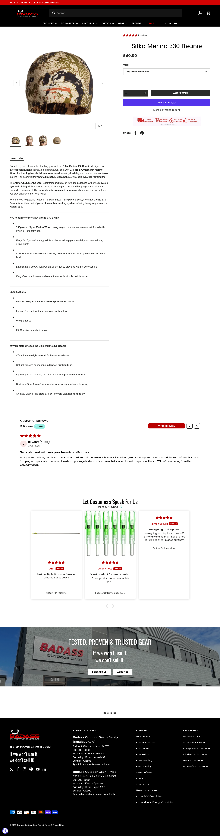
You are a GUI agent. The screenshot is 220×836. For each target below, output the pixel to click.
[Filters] (189, 426)
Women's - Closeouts (195, 766)
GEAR (121, 23)
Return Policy (143, 766)
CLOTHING (88, 23)
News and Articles (146, 790)
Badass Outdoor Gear (27, 825)
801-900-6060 (50, 2)
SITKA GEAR (68, 23)
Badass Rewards (145, 742)
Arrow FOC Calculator (149, 796)
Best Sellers (143, 754)
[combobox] (115, 13)
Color (126, 64)
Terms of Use (144, 772)
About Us (122, 671)
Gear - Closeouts (193, 760)
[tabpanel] (59, 281)
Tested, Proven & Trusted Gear (51, 825)
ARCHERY (48, 23)
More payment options (166, 110)
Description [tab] (17, 158)
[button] (208, 13)
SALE (151, 23)
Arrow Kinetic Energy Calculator (155, 802)
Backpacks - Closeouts (196, 748)
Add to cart (180, 92)
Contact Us (142, 784)
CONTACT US (169, 23)
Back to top (110, 712)
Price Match (143, 748)
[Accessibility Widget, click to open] (5, 831)
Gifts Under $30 (192, 736)
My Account (143, 736)
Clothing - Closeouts (195, 754)
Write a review (166, 426)
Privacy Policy (144, 760)
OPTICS (106, 23)
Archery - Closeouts (195, 742)
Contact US (99, 671)
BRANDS (136, 23)
